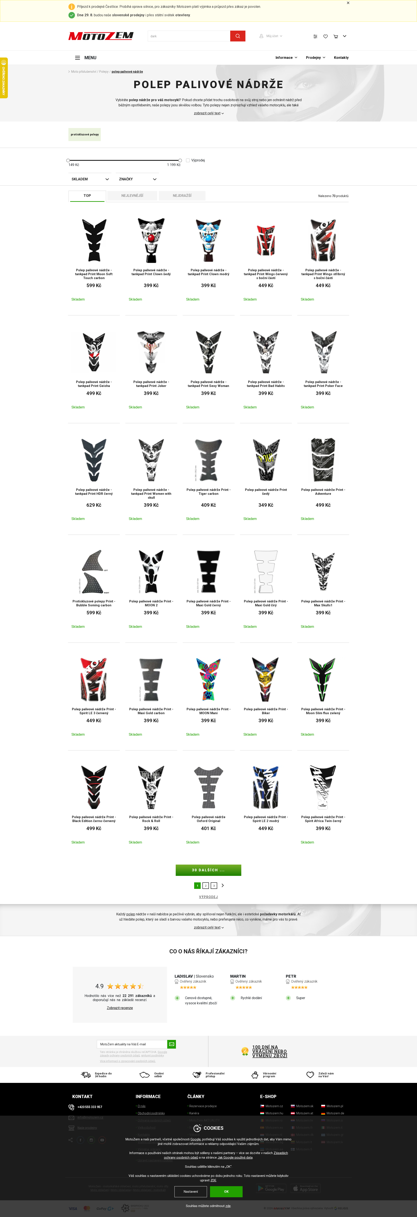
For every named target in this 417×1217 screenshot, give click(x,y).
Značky (126, 179)
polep (130, 914)
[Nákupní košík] (337, 36)
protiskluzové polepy (85, 134)
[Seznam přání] (325, 36)
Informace (284, 58)
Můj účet (272, 36)
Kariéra (194, 1113)
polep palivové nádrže (127, 71)
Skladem (80, 179)
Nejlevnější (132, 196)
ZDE (213, 1180)
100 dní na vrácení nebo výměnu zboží (269, 1051)
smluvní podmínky (152, 1055)
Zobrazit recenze (120, 1008)
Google (195, 1139)
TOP (87, 196)
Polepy (104, 71)
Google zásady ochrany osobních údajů (133, 1053)
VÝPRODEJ (208, 896)
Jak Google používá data (235, 1157)
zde (228, 1206)
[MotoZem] (101, 36)
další (221, 885)
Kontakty (341, 58)
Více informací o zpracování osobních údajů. (128, 1061)
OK (226, 1192)
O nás (142, 1106)
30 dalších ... (208, 870)
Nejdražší (182, 196)
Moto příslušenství (83, 71)
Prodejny (313, 58)
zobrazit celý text (207, 113)
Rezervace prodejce (203, 1106)
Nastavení (191, 1192)
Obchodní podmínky (151, 1113)
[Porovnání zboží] (315, 36)
